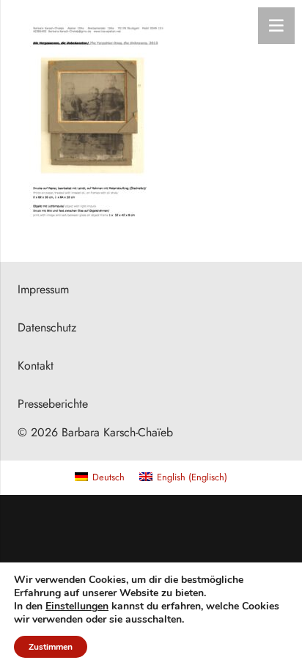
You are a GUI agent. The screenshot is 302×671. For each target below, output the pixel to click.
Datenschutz (47, 327)
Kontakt (36, 365)
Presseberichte (53, 403)
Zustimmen (51, 647)
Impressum (43, 289)
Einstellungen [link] (76, 606)
